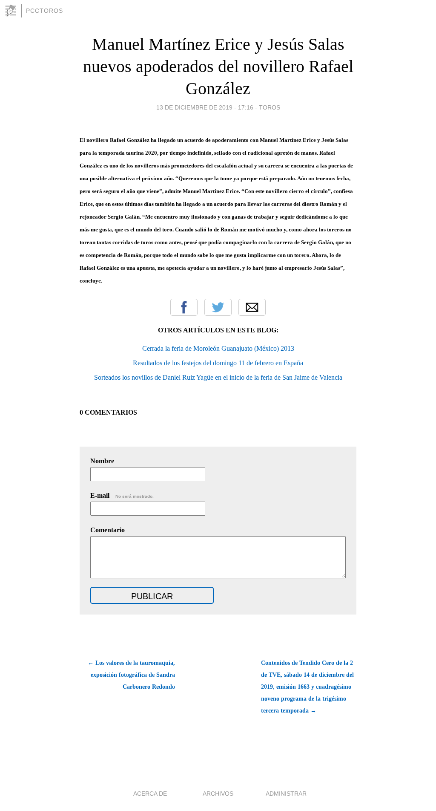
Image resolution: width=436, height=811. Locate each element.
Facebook (184, 307)
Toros (269, 107)
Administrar (286, 793)
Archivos (218, 793)
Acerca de (150, 793)
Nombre (102, 461)
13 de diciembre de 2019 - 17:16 (204, 107)
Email (252, 307)
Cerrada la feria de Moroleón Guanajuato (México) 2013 (218, 348)
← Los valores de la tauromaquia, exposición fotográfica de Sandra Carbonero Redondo (131, 675)
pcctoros (44, 10)
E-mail (122, 495)
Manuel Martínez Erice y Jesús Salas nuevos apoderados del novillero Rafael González (218, 66)
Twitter (218, 307)
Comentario (107, 530)
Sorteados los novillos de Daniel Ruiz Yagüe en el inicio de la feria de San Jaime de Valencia (218, 377)
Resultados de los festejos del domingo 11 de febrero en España (218, 363)
